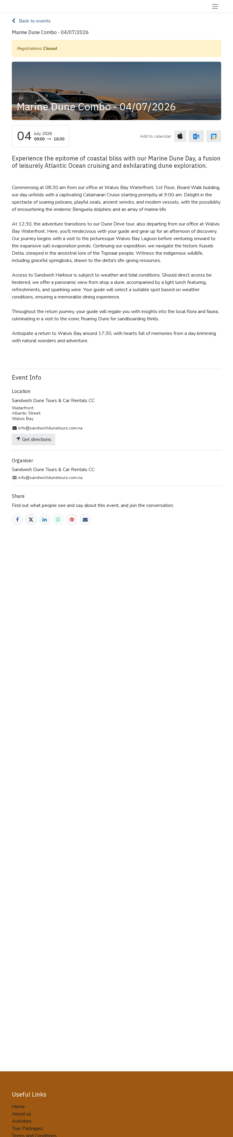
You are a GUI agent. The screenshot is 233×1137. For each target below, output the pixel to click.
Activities (22, 1121)
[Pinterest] (71, 519)
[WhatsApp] (58, 519)
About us (21, 1114)
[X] (31, 519)
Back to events (34, 21)
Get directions (36, 439)
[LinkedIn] (44, 519)
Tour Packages (27, 1128)
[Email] (85, 519)
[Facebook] (17, 519)
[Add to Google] (213, 136)
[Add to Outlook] (196, 136)
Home (18, 1106)
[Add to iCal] (180, 136)
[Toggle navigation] (215, 6)
